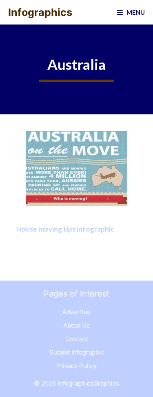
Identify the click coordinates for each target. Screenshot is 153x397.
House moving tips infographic (65, 229)
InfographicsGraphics (88, 383)
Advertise (76, 312)
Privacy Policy (76, 366)
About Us (76, 325)
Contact (76, 339)
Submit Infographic (76, 352)
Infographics (40, 12)
